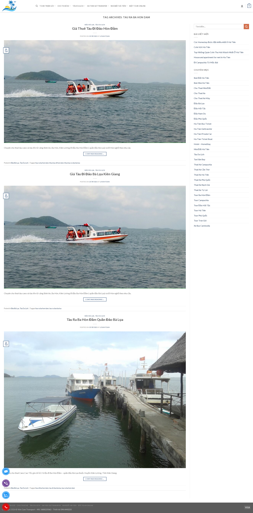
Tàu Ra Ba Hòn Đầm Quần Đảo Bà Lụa (95, 319)
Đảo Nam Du (200, 113)
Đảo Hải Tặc (200, 108)
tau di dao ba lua (55, 488)
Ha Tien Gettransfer (97, 6)
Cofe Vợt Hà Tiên (202, 47)
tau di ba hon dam (42, 488)
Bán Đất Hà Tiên (201, 78)
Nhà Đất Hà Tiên (118, 6)
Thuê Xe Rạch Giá (202, 185)
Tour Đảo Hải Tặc (202, 205)
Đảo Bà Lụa (89, 24)
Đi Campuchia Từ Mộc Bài (206, 62)
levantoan (105, 36)
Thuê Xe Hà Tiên (201, 174)
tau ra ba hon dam (42, 163)
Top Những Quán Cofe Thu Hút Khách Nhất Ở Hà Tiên (218, 52)
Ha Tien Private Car (203, 134)
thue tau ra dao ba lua (72, 163)
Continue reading (94, 154)
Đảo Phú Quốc (200, 118)
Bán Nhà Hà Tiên (201, 83)
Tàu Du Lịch (78, 6)
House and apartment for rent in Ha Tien (212, 57)
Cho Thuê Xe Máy (202, 98)
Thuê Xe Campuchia (203, 164)
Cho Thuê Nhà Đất (202, 88)
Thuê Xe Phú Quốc (202, 180)
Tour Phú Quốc (200, 215)
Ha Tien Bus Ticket (202, 123)
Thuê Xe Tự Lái (201, 190)
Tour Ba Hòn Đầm (202, 195)
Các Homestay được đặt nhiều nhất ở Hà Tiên (215, 42)
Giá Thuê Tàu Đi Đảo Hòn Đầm (95, 28)
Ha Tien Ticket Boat (203, 139)
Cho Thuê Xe (63, 6)
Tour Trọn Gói (47, 6)
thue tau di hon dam (56, 163)
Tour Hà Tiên (200, 210)
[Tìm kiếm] (37, 5)
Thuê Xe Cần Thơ (202, 169)
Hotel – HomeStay (202, 144)
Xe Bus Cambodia (202, 225)
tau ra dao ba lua (55, 308)
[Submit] (246, 26)
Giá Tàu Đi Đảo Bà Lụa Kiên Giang (95, 174)
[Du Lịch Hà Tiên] (17, 6)
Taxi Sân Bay (199, 159)
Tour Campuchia (201, 200)
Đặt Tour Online (137, 6)
